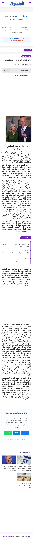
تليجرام (16, 432)
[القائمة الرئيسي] (30, 3)
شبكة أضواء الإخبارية (8, 536)
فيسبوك (25, 432)
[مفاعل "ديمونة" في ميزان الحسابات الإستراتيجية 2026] (24, 477)
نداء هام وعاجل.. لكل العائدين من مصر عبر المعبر (11, 50)
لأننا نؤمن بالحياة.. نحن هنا (21, 75)
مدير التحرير (25, 64)
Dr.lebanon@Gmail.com (16, 40)
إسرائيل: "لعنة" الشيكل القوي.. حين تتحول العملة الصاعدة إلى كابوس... (15, 245)
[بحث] (3, 3)
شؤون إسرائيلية (26, 56)
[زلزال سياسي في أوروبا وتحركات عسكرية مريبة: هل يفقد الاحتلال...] (9, 460)
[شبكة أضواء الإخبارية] (16, 3)
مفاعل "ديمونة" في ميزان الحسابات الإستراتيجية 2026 (16, 262)
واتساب (8, 432)
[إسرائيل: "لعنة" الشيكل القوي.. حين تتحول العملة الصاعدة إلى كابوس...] (24, 460)
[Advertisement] (16, 99)
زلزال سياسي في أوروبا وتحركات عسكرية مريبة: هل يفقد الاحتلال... (15, 254)
